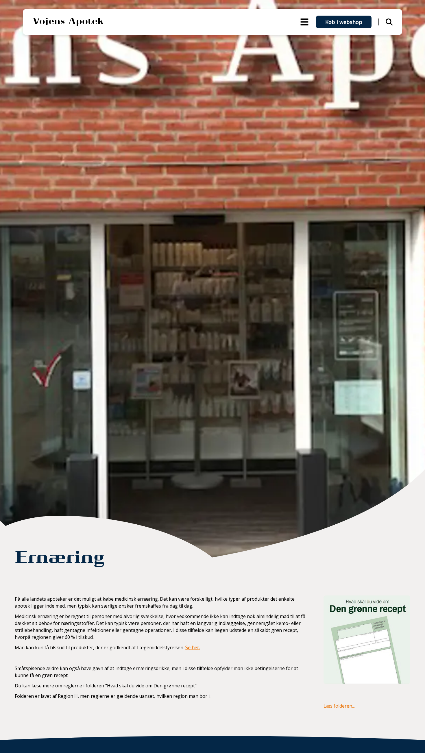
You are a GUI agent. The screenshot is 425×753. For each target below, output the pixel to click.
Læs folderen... (339, 706)
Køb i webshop (343, 21)
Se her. (192, 647)
